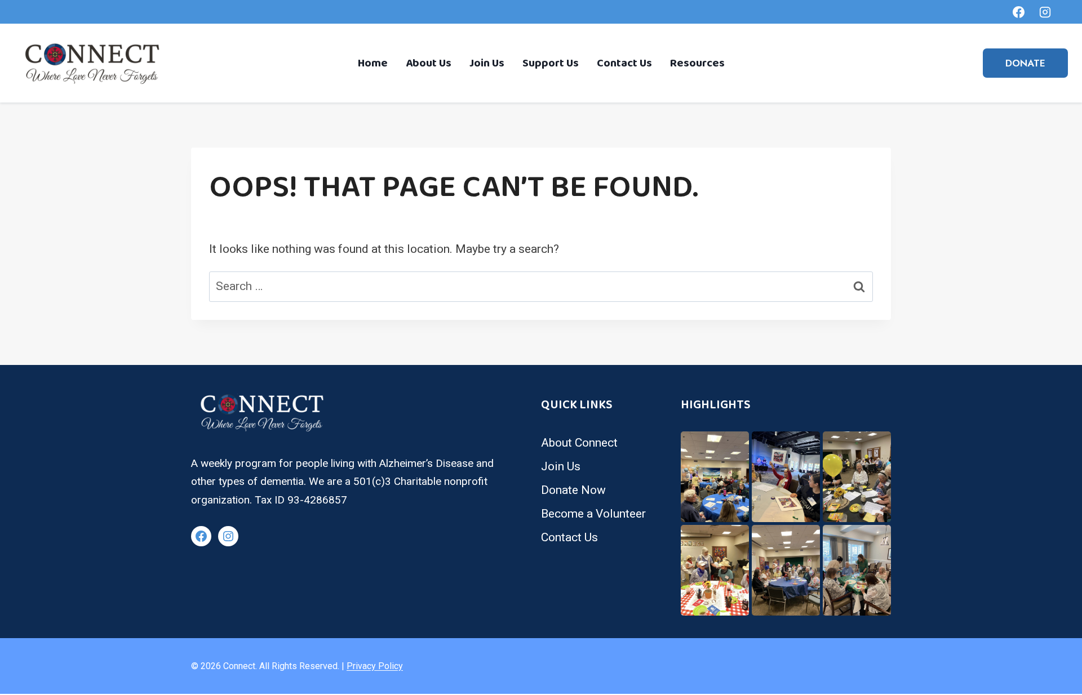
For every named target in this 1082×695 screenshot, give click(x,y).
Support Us (550, 63)
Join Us (486, 63)
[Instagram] (1045, 12)
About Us (428, 63)
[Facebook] (1019, 12)
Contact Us (624, 63)
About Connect (579, 442)
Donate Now (573, 490)
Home (373, 63)
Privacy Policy (375, 666)
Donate (1025, 63)
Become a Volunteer (593, 513)
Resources (697, 63)
